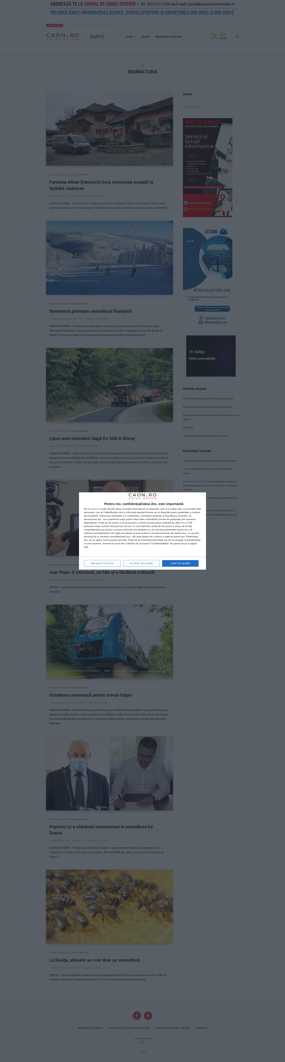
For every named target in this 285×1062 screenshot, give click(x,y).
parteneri (95, 509)
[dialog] (142, 531)
